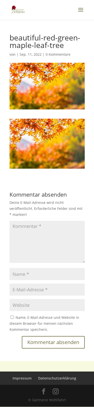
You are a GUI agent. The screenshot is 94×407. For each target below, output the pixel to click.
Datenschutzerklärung (57, 378)
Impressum (22, 378)
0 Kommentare (58, 54)
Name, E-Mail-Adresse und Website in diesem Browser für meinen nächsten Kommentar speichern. (44, 323)
